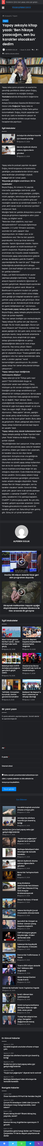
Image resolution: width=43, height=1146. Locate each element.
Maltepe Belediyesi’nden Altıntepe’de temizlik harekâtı (28, 852)
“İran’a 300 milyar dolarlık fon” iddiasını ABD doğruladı (28, 968)
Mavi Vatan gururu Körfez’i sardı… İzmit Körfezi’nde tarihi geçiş (10, 643)
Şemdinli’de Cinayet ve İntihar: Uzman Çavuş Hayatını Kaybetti (27, 923)
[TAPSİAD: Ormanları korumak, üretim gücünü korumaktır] (11, 684)
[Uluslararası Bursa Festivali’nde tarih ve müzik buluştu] (31, 658)
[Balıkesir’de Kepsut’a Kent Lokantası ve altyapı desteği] (31, 684)
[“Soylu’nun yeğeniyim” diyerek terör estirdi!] (9, 841)
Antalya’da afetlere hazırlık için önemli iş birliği (26, 820)
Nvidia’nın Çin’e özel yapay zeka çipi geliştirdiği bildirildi (18, 830)
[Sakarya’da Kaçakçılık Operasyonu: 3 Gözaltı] (9, 947)
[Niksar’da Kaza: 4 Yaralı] (9, 903)
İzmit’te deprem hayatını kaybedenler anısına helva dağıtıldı (31, 643)
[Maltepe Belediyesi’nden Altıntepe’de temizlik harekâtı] (9, 852)
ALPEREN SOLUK (11, 50)
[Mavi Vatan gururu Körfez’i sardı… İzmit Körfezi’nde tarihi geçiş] (11, 632)
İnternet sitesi (7, 766)
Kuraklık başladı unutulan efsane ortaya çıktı (28, 808)
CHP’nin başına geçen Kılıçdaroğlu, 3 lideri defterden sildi (26, 935)
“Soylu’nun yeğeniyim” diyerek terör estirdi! (27, 839)
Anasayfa (7, 16)
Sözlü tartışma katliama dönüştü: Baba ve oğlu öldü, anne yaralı (28, 1007)
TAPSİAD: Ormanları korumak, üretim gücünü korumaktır (10, 694)
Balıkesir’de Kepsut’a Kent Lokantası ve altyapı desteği (31, 694)
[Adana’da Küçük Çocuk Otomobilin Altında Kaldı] (9, 913)
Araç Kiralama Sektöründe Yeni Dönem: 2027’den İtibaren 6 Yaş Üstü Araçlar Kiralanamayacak (28, 888)
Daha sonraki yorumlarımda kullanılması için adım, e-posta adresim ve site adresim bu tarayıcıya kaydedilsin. (20, 778)
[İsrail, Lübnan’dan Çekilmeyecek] (9, 997)
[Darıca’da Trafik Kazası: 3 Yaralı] (9, 958)
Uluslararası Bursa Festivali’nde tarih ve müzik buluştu (31, 668)
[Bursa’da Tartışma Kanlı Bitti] (9, 875)
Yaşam (15, 16)
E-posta (5, 757)
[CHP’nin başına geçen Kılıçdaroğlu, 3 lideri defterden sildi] (9, 936)
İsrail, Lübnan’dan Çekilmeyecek (25, 995)
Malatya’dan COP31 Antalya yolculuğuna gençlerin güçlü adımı (11, 669)
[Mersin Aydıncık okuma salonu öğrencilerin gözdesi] (8, 149)
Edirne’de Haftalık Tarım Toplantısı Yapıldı (21, 988)
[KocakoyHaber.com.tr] (21, 7)
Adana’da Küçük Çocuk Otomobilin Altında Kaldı (28, 911)
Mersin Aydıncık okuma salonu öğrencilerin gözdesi (27, 150)
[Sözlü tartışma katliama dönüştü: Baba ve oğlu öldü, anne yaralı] (9, 1008)
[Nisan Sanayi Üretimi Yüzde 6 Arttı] (9, 980)
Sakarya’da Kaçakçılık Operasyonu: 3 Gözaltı (27, 945)
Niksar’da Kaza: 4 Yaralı (27, 900)
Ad (3, 748)
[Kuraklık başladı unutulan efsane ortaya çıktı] (9, 810)
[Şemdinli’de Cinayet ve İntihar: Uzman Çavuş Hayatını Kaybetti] (9, 924)
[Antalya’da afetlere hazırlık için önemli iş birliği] (8, 138)
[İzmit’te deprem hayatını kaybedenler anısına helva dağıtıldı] (31, 632)
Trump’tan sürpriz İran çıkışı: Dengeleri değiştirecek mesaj (27, 1019)
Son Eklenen (21, 799)
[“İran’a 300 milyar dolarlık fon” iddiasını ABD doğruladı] (9, 968)
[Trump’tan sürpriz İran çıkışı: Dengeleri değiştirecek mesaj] (9, 1019)
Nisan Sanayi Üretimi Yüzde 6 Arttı (26, 978)
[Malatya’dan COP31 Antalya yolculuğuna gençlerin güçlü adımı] (11, 658)
